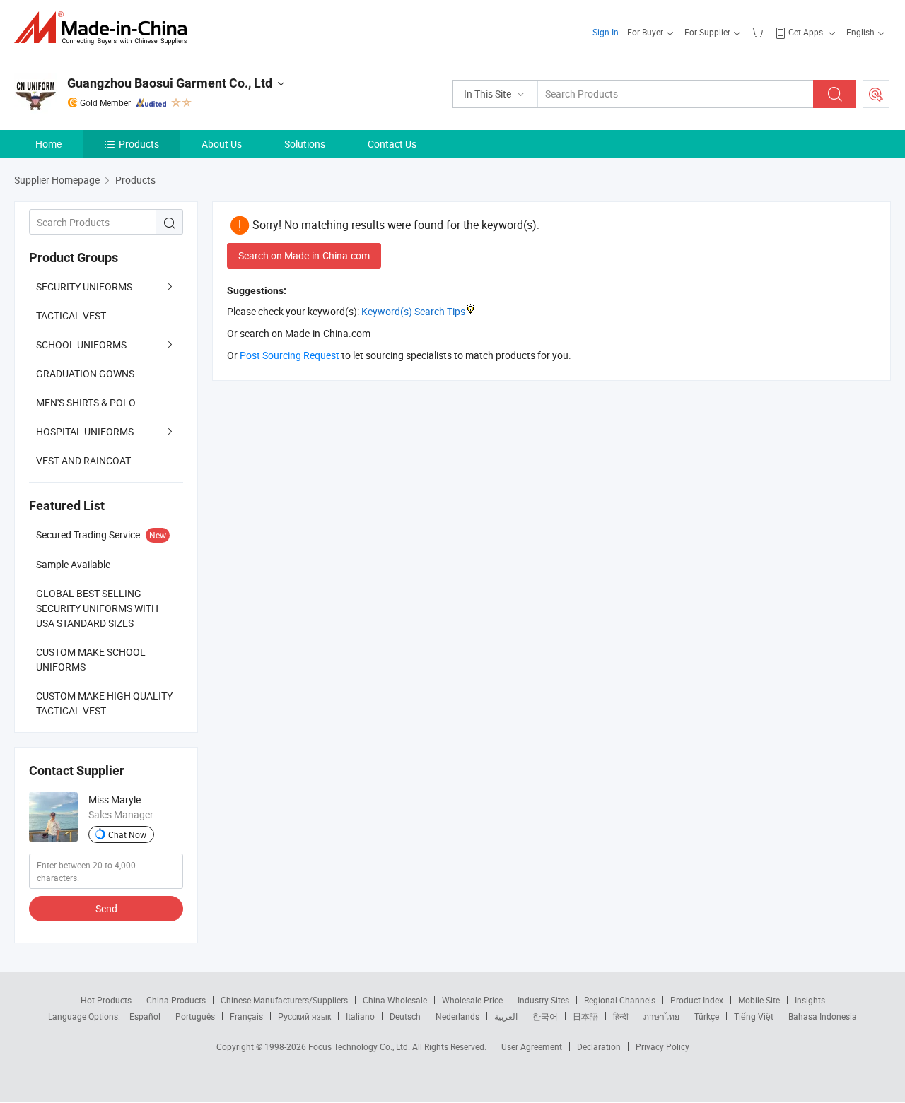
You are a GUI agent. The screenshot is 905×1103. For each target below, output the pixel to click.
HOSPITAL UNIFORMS (85, 431)
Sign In (605, 31)
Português (195, 1016)
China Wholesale (395, 999)
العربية (506, 1016)
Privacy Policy (662, 1046)
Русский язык (304, 1016)
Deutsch (405, 1016)
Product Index (696, 999)
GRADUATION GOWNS (85, 373)
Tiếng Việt (753, 1016)
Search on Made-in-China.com (304, 255)
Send (106, 908)
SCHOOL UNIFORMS (81, 344)
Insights (810, 999)
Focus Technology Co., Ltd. (360, 1046)
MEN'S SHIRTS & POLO (86, 402)
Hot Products (106, 999)
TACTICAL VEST (71, 315)
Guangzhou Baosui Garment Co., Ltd (169, 83)
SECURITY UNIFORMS (84, 286)
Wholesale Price (472, 999)
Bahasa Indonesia (822, 1016)
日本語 (585, 1016)
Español (144, 1016)
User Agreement (531, 1046)
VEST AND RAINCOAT (83, 460)
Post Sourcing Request (876, 94)
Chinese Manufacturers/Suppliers (284, 999)
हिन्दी (621, 1016)
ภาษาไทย (661, 1016)
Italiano (360, 1016)
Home (48, 144)
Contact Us (392, 144)
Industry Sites (543, 999)
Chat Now (127, 834)
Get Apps (805, 31)
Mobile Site (759, 999)
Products (139, 144)
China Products (176, 999)
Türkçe (706, 1016)
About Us (222, 144)
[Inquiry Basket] (759, 31)
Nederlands (457, 1016)
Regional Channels (619, 999)
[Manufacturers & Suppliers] (105, 28)
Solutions (304, 144)
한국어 (545, 1016)
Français (246, 1016)
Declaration (599, 1046)
